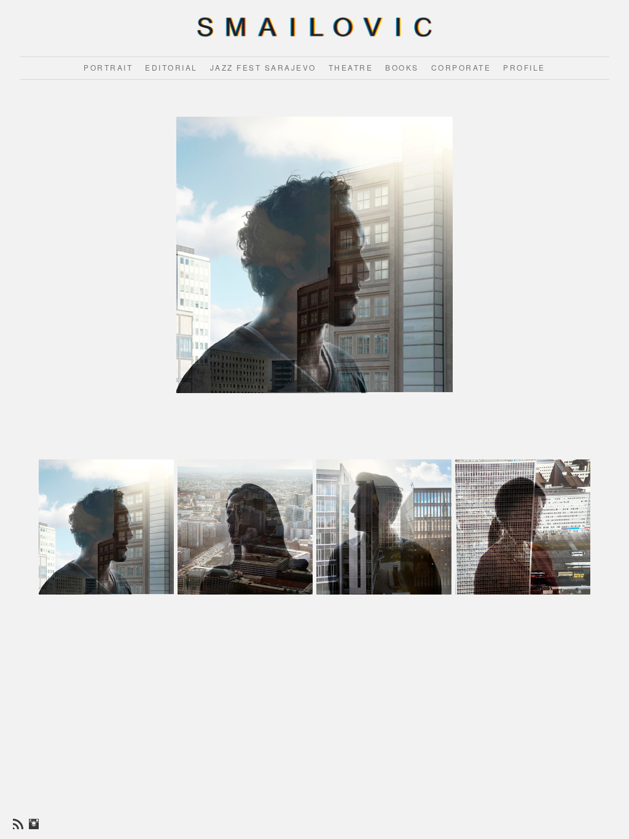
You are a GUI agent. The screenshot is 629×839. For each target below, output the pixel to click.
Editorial (171, 67)
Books (402, 67)
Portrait (108, 67)
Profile (524, 67)
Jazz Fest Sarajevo (263, 67)
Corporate (461, 67)
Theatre (351, 67)
